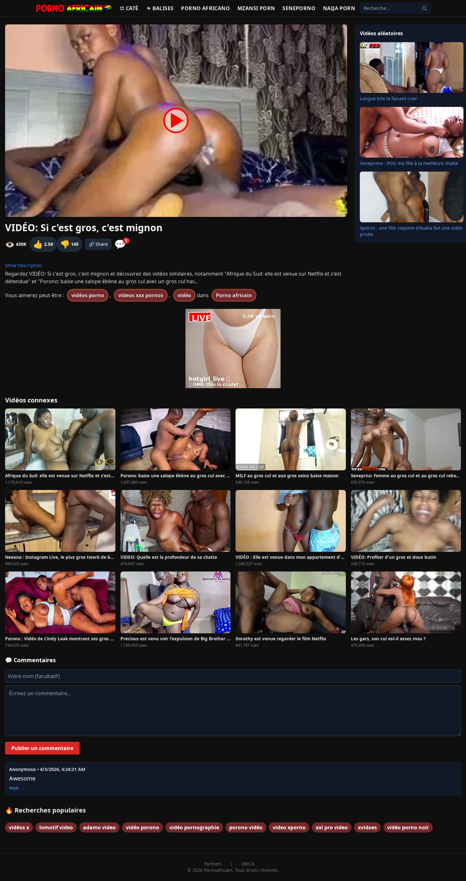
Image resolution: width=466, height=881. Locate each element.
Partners (213, 864)
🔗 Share (98, 244)
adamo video (99, 827)
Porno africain (234, 295)
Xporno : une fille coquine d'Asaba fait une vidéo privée (411, 231)
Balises (163, 8)
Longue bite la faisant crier (388, 98)
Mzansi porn (256, 8)
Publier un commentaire (42, 748)
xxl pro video (332, 827)
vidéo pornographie (194, 827)
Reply (14, 788)
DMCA (248, 864)
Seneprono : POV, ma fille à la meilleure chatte (409, 163)
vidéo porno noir (408, 827)
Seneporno (298, 8)
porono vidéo (245, 827)
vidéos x (19, 827)
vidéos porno (87, 295)
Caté (132, 8)
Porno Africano (205, 8)
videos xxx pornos (140, 295)
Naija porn (339, 8)
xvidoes (367, 827)
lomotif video (56, 827)
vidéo (184, 295)
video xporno (289, 827)
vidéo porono (142, 827)
